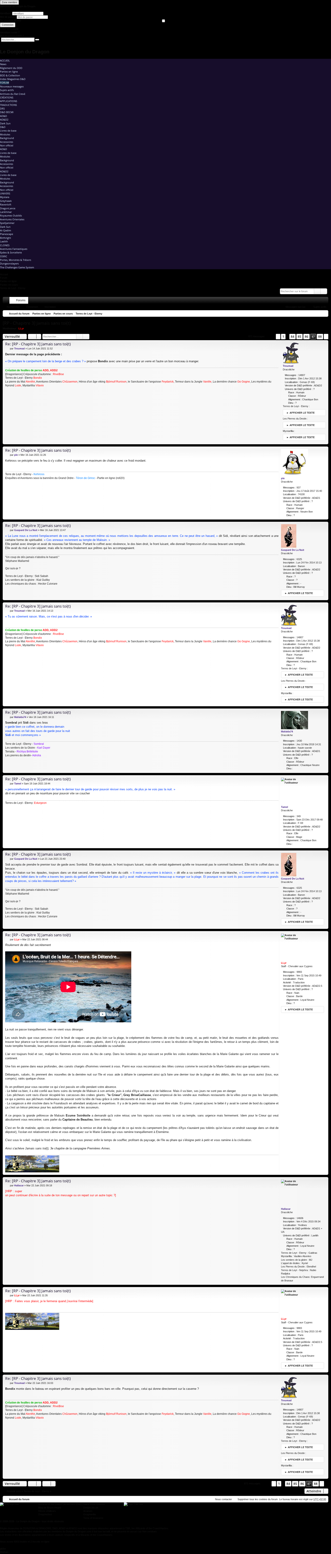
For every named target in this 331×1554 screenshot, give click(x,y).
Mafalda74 (287, 731)
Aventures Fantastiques (13, 249)
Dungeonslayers (9, 263)
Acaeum (87, 1511)
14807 (301, 375)
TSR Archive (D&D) (72, 1504)
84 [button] (292, 336)
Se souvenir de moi (10, 20)
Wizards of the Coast (49, 1504)
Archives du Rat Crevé (12, 94)
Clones (4, 245)
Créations (6, 97)
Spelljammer (7, 223)
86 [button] (306, 336)
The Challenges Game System (17, 267)
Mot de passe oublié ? (12, 35)
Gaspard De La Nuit (292, 550)
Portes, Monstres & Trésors (15, 260)
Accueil (5, 60)
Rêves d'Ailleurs (47, 1511)
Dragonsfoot (45, 1514)
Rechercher (13, 306)
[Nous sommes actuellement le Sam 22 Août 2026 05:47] (323, 313)
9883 (299, 972)
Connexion (8, 24)
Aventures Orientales (12, 219)
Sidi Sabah (41, 576)
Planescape (6, 234)
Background (7, 138)
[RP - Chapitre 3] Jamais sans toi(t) (37, 323)
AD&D (3, 116)
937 (299, 487)
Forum (4, 82)
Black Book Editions (94, 1504)
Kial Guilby (43, 579)
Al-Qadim (5, 230)
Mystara (4, 197)
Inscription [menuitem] (325, 301)
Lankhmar (6, 212)
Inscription (50, 306)
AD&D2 (4, 119)
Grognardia (89, 1514)
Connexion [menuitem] (319, 301)
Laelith (4, 241)
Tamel (284, 807)
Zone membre (9, 2)
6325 (299, 559)
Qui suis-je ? (12, 568)
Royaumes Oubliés (11, 215)
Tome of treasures (93, 1518)
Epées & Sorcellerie (11, 252)
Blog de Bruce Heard (49, 1507)
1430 (299, 740)
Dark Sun (5, 123)
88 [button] (320, 336)
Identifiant (5, 13)
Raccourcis (7, 301)
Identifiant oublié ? (9, 32)
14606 (300, 1218)
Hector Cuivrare (47, 583)
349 (299, 816)
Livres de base (8, 130)
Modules (5, 134)
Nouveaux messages (12, 86)
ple (283, 478)
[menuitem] (306, 300)
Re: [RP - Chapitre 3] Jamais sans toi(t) (38, 344)
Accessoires (6, 142)
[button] (270, 336)
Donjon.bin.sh (90, 1507)
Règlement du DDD (11, 68)
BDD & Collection (10, 75)
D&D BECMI (7, 112)
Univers (5, 193)
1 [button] (283, 336)
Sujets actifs (7, 90)
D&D (2, 127)
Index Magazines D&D (12, 79)
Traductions (8, 105)
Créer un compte (9, 28)
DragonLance (7, 208)
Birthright (5, 237)
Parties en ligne (9, 71)
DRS (2, 108)
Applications (8, 101)
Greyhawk (6, 201)
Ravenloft (5, 204)
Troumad (288, 366)
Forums (20, 300)
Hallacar (285, 1209)
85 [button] (299, 336)
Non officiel (6, 145)
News (3, 64)
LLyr (21, 328)
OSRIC (3, 256)
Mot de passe (8, 17)
